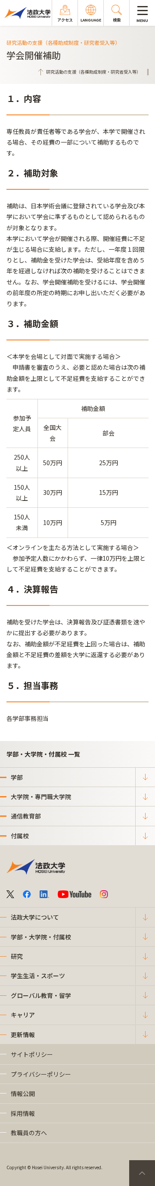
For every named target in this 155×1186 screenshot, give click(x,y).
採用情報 (23, 1113)
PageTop (142, 1173)
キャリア (23, 1014)
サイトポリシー (32, 1054)
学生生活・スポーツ (38, 975)
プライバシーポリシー (41, 1074)
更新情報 (23, 1034)
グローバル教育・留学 (41, 995)
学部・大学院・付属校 (41, 937)
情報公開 (23, 1093)
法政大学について (35, 917)
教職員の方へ (29, 1132)
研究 (17, 956)
